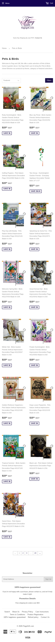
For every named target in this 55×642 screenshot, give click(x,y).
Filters (49, 80)
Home (4, 48)
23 (35, 553)
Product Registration (35, 615)
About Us (15, 612)
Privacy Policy (27, 612)
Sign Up (48, 579)
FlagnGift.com (28, 626)
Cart (51, 3)
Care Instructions (42, 612)
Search (7, 612)
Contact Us (38, 38)
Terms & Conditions (17, 615)
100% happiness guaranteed (14, 617)
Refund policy (33, 617)
